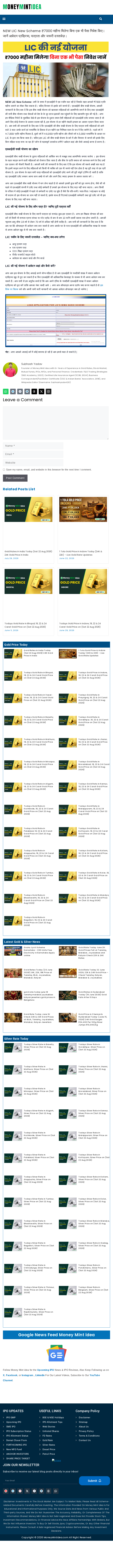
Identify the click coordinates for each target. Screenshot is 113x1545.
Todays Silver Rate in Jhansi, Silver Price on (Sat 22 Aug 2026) (93, 1069)
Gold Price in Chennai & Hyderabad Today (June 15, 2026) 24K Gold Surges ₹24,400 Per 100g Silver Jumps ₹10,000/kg (92, 1019)
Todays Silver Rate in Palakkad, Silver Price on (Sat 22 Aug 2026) (39, 1157)
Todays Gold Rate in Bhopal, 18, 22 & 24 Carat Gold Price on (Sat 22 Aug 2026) (38, 675)
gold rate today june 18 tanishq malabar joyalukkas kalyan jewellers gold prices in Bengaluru (39, 996)
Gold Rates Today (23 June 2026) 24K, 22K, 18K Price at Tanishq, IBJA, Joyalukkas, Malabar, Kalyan (38, 973)
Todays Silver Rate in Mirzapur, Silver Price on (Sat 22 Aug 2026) (39, 1091)
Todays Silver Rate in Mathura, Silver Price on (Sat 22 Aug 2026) (38, 1069)
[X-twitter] (41, 391)
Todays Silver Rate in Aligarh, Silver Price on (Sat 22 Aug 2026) (39, 1113)
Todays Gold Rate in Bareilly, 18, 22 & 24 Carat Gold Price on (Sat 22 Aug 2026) (39, 720)
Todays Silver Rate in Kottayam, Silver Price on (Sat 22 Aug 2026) (94, 1157)
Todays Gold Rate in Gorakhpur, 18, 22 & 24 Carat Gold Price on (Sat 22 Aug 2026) (93, 721)
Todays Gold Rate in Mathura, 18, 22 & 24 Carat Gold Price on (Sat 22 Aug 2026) (39, 742)
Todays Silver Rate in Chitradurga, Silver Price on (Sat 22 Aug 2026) (38, 1268)
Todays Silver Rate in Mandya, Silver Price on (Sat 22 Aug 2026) (94, 1224)
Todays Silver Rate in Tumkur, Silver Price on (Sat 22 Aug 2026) (39, 1201)
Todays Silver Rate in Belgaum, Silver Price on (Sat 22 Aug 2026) (93, 1290)
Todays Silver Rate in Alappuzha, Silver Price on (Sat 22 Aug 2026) (37, 1179)
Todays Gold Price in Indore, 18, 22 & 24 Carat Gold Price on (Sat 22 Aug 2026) (93, 675)
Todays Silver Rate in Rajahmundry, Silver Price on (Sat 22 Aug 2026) (38, 1312)
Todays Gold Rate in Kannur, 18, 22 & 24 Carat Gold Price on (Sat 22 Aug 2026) (93, 786)
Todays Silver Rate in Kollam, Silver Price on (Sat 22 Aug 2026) (93, 1179)
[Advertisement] (56, 1503)
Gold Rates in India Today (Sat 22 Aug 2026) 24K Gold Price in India (38, 653)
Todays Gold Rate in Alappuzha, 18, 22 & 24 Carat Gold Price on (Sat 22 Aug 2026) (39, 854)
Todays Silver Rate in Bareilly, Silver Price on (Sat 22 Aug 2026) (39, 1047)
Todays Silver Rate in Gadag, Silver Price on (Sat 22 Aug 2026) (93, 1246)
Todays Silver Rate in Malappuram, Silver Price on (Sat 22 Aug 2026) (92, 1135)
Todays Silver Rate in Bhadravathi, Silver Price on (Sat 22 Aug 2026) (38, 1224)
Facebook (12, 1375)
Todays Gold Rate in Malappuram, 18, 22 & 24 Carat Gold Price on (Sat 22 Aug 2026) (92, 810)
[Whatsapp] (6, 391)
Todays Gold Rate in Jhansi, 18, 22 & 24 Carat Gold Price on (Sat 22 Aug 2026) (92, 742)
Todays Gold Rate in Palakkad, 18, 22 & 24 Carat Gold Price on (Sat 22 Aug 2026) (38, 832)
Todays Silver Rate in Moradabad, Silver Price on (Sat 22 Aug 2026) (92, 1091)
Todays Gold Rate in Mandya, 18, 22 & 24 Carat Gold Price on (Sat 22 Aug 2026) (93, 898)
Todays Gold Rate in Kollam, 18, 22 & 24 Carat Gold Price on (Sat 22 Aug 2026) (93, 853)
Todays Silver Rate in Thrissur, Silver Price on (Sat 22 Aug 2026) (39, 1290)
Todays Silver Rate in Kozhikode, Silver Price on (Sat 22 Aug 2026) (39, 1135)
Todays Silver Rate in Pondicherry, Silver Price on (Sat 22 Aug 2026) (92, 1268)
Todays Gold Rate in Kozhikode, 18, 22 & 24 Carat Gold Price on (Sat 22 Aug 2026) (38, 810)
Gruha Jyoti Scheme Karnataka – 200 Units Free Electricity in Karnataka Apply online (39, 951)
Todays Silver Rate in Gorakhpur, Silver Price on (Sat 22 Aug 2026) (91, 1047)
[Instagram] (48, 391)
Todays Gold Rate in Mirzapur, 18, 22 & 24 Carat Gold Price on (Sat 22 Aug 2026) (39, 764)
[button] (3, 18)
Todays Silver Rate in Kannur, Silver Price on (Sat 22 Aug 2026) (93, 1113)
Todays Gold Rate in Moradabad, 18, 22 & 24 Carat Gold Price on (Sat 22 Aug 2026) (94, 765)
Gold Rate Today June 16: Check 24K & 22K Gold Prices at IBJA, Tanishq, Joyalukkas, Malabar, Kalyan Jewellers (39, 1018)
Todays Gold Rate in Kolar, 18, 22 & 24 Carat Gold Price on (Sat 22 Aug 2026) (93, 875)
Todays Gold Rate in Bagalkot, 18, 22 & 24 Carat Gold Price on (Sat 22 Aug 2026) (38, 921)
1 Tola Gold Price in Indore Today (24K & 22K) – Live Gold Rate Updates (91, 653)
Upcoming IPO (45, 1370)
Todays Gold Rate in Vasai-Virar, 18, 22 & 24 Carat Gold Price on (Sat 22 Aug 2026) (38, 697)
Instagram (27, 1375)
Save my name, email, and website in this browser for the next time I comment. (49, 469)
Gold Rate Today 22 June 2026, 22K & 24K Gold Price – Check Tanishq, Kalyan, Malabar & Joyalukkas (93, 973)
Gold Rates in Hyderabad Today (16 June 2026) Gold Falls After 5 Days (92, 995)
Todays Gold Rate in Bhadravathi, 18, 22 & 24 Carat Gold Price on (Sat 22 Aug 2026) (38, 899)
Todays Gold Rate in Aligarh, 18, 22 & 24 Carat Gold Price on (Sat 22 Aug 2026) (38, 786)
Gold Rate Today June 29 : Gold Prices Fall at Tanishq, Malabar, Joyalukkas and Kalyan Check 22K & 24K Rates (92, 952)
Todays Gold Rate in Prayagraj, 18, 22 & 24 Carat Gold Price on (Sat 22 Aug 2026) (92, 698)
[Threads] (34, 391)
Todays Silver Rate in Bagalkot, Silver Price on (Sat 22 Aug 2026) (39, 1246)
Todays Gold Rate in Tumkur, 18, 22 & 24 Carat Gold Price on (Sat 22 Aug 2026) (39, 875)
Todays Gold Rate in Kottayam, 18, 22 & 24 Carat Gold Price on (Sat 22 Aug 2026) (93, 832)
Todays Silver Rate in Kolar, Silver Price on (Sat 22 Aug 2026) (92, 1201)
